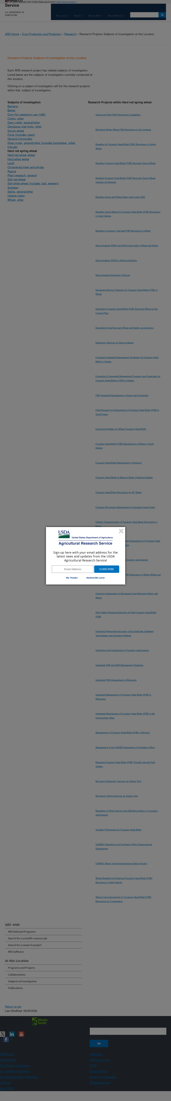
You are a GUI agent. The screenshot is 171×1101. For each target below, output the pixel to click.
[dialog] (85, 556)
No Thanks (72, 577)
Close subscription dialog (121, 531)
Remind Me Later (96, 577)
